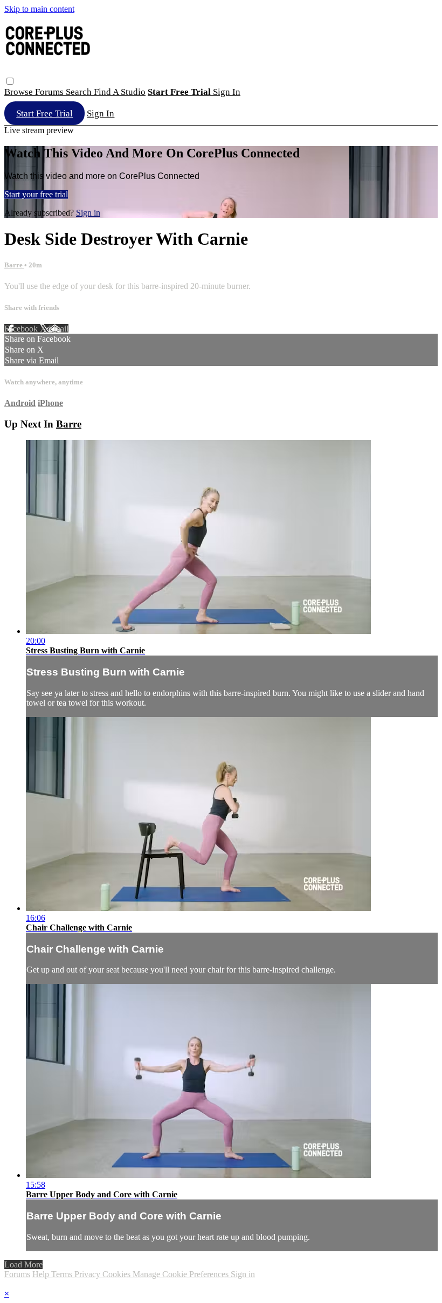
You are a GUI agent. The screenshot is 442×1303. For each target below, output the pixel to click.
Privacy (88, 1274)
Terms (62, 1274)
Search (80, 92)
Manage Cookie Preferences (182, 1274)
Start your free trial (36, 194)
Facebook (22, 328)
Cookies (117, 1274)
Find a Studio (120, 92)
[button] (9, 81)
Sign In (100, 113)
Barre (14, 265)
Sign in (226, 92)
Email (58, 328)
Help (41, 1274)
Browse (19, 92)
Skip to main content (39, 8)
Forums (50, 92)
